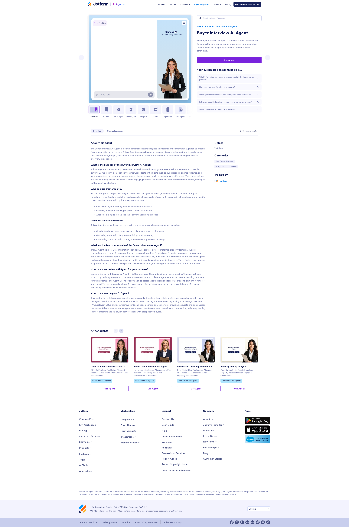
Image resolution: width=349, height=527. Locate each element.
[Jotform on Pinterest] (258, 522)
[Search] (200, 18)
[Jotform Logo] (98, 4)
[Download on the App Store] (257, 429)
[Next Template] (267, 57)
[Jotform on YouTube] (263, 522)
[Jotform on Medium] (247, 522)
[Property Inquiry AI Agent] (239, 349)
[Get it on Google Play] (257, 420)
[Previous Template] (81, 57)
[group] (109, 366)
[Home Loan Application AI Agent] (153, 349)
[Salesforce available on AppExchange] (257, 439)
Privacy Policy (110, 522)
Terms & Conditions (88, 522)
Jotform (224, 181)
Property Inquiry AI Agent (233, 366)
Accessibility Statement (146, 522)
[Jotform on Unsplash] (268, 522)
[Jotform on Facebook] (232, 522)
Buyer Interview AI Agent (222, 33)
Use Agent (229, 60)
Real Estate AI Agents (226, 26)
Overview (97, 131)
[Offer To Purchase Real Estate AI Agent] (109, 349)
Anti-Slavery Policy (172, 522)
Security (125, 522)
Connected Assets (115, 131)
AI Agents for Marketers (225, 166)
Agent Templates (205, 26)
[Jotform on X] (237, 522)
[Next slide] (189, 111)
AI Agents (119, 4)
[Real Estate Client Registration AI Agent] (196, 349)
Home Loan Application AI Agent (150, 366)
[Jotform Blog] (252, 522)
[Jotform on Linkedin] (242, 522)
